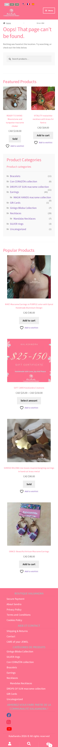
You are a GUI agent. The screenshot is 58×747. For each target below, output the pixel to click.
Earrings (14, 192)
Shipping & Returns (17, 631)
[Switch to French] (28, 4)
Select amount (29, 400)
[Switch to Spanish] (33, 4)
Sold (14, 138)
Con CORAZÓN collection (23, 181)
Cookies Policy (14, 620)
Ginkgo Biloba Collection (23, 207)
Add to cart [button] (43, 135)
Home (8, 23)
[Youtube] (9, 729)
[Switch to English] (24, 4)
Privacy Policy (14, 609)
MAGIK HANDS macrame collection (32, 197)
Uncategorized (18, 229)
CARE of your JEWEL (17, 641)
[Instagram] (9, 722)
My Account (9, 744)
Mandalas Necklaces (24, 218)
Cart (45, 744)
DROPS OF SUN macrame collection (29, 186)
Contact (11, 636)
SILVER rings (16, 223)
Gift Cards (15, 202)
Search (29, 744)
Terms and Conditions (18, 614)
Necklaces (15, 213)
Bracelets (15, 176)
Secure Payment (15, 598)
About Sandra (14, 604)
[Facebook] (9, 715)
